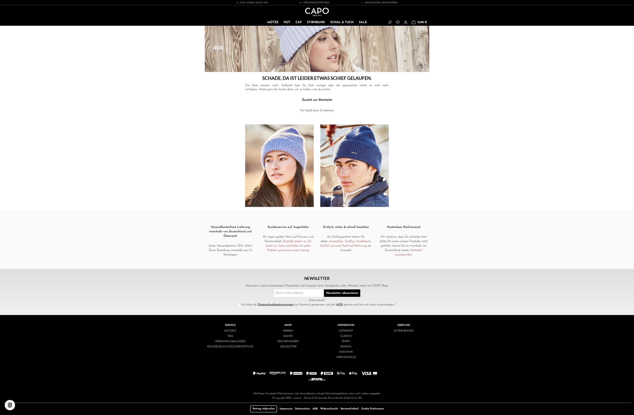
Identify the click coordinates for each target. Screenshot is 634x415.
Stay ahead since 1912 (254, 2)
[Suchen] (390, 22)
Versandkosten (307, 393)
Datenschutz (302, 409)
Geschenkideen (288, 341)
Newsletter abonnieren (381, 2)
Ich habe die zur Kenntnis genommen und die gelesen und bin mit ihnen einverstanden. (319, 304)
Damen (288, 335)
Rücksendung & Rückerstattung (230, 346)
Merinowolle (346, 357)
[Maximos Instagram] (303, 386)
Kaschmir (346, 351)
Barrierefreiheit (350, 409)
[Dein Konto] (406, 22)
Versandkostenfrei (316, 2)
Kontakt (230, 330)
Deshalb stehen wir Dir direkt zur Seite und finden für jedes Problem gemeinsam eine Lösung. (289, 246)
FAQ (230, 335)
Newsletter (288, 346)
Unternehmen (404, 330)
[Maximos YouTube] (330, 386)
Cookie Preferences (372, 409)
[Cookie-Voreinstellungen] (10, 405)
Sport (346, 341)
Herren (288, 330)
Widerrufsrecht (329, 409)
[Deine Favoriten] (398, 22)
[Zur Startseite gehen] (317, 12)
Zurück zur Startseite (317, 100)
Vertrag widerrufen (263, 409)
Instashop (346, 330)
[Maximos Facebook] (317, 386)
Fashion (346, 346)
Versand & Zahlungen (230, 341)
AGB (339, 304)
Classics (346, 335)
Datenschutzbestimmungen (276, 304)
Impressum (286, 409)
